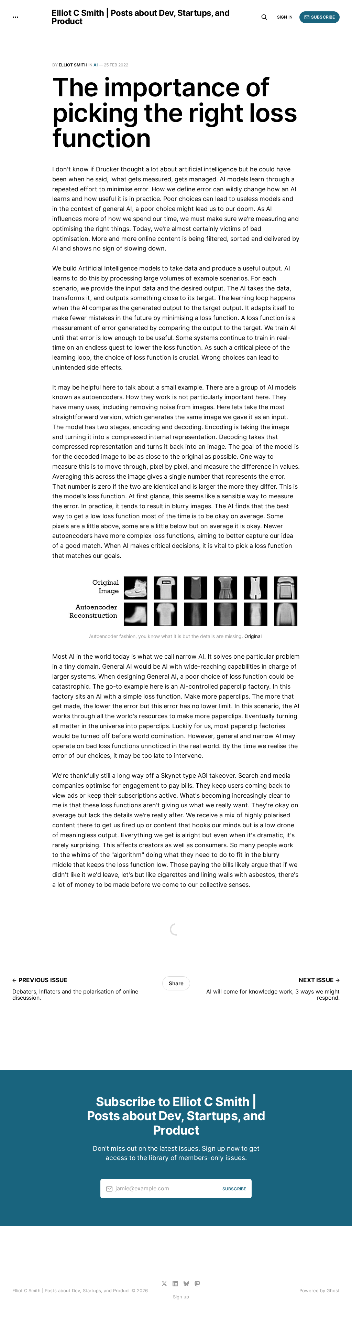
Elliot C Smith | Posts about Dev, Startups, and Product (140, 17)
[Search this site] (264, 17)
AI (96, 64)
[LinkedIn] (175, 1283)
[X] (164, 1283)
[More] (15, 17)
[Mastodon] (197, 1283)
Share (176, 983)
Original (253, 636)
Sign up (181, 1296)
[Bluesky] (186, 1283)
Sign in (285, 17)
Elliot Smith (73, 64)
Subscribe (323, 17)
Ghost (333, 1290)
